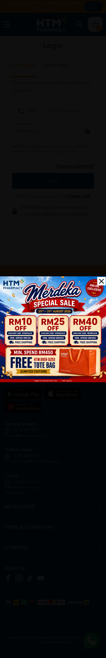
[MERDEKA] (53, 329)
